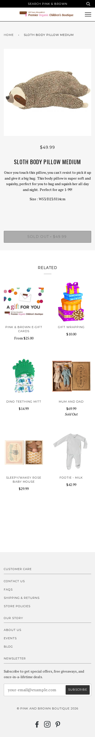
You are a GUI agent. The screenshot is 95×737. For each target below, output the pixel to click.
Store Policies (17, 606)
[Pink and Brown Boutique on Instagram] (47, 726)
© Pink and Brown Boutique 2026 (47, 708)
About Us (12, 630)
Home (9, 35)
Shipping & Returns (22, 598)
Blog (8, 646)
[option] (47, 92)
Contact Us (14, 581)
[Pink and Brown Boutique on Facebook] (37, 726)
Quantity (47, 209)
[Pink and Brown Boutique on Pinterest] (57, 726)
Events (10, 638)
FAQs (8, 589)
